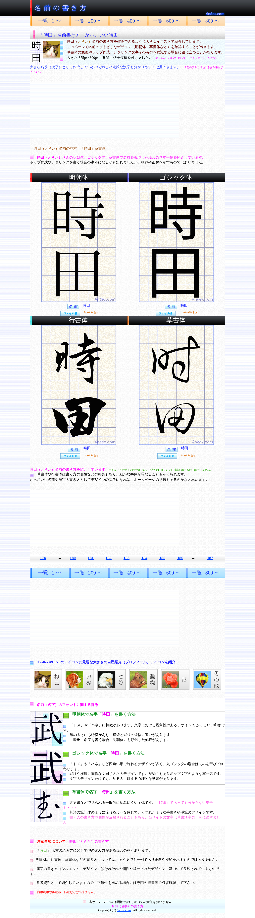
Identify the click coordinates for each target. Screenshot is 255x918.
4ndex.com (124, 910)
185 (162, 558)
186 (180, 558)
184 (144, 558)
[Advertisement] (104, 110)
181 (91, 558)
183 (126, 558)
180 (73, 558)
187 (210, 558)
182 (109, 558)
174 (43, 558)
